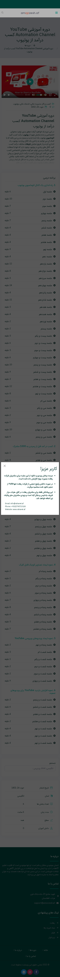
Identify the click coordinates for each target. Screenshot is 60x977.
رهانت (50, 478)
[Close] (4, 465)
